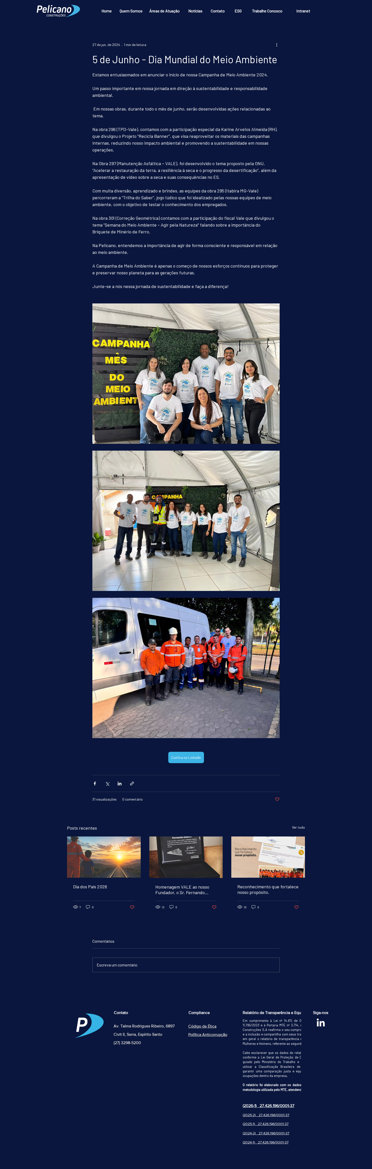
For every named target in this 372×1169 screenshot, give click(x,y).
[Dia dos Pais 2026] (104, 857)
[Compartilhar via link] (132, 783)
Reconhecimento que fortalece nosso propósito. (268, 889)
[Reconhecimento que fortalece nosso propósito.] (268, 857)
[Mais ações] (277, 44)
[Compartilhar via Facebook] (94, 783)
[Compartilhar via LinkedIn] (119, 783)
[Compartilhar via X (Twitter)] (107, 783)
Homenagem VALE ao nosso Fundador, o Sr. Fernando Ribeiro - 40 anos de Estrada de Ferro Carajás (183, 889)
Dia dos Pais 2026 (90, 886)
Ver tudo (298, 827)
